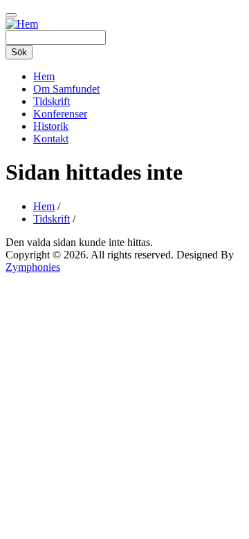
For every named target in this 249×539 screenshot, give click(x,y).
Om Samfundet (66, 89)
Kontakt (50, 138)
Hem (44, 76)
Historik (50, 126)
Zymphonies (33, 267)
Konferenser (60, 114)
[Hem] (22, 24)
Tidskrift (51, 101)
